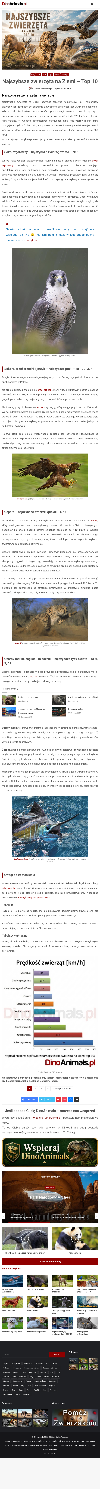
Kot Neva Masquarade (36, 1332)
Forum (92, 1441)
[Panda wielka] (37, 1302)
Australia (39, 1363)
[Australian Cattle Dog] (83, 1367)
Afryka (5, 1363)
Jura (14, 1377)
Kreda (39, 1377)
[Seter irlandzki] (12, 1302)
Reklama (32, 1445)
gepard (94, 520)
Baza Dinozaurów (35, 1441)
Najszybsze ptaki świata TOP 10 (35, 897)
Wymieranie (7, 1394)
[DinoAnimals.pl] (14, 4)
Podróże (6, 1386)
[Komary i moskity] (59, 711)
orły (4, 888)
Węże (18, 1394)
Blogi (55, 1363)
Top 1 (50, 75)
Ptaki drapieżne (40, 1386)
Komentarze (17, 1441)
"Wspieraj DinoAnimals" (46, 1117)
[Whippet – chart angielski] (62, 1281)
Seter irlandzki (8, 1310)
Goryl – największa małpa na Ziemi (83, 697)
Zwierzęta (64, 75)
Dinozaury (17, 1368)
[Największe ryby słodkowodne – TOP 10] (62, 1323)
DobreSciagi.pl (83, 1445)
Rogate (52, 1386)
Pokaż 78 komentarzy (50, 1261)
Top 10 (56, 75)
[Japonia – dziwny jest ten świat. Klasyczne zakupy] (9, 711)
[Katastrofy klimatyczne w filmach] (87, 1302)
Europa (15, 1372)
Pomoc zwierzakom (19, 1445)
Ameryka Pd (16, 1363)
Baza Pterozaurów (50, 1441)
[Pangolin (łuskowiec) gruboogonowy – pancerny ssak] (73, 1367)
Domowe (6, 1372)
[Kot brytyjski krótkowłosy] (87, 1323)
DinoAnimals (39, 1437)
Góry (51, 1372)
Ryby (14, 1390)
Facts (93, 1445)
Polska (15, 1386)
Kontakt (74, 1445)
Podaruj (8, 1445)
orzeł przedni (45, 389)
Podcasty (52, 1381)
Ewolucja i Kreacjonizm (75, 1441)
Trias (44, 1390)
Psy (22, 1386)
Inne (58, 1372)
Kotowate (22, 1377)
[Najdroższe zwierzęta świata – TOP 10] (87, 1281)
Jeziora (6, 1377)
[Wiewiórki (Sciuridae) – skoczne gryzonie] (83, 1360)
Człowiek (6, 1368)
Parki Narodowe (40, 1381)
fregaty (11, 888)
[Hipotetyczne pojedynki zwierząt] (9, 1413)
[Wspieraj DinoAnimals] (50, 1152)
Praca (67, 1445)
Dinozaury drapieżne (31, 1368)
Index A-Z (8, 1441)
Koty (31, 1377)
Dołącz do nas (58, 1445)
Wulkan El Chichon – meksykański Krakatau (50, 1197)
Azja (47, 1363)
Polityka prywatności (44, 1445)
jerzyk (40, 407)
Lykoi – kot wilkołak (35, 1289)
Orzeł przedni (22, 499)
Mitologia (55, 1377)
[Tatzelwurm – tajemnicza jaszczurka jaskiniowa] (73, 1360)
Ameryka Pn (50, 1187)
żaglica (33, 676)
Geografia (32, 1372)
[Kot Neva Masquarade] (37, 1323)
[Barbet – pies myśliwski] (9, 700)
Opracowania (17, 1381)
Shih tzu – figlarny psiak (12, 1332)
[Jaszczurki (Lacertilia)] (93, 1367)
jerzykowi (32, 240)
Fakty (87, 1441)
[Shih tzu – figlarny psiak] (12, 1323)
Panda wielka (32, 1310)
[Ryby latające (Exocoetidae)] (12, 1281)
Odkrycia (61, 1441)
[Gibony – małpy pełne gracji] (62, 1302)
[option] (50, 1197)
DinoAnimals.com (50, 1449)
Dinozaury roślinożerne (51, 1368)
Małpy (46, 1377)
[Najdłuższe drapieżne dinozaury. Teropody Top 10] (40, 1423)
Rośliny (6, 1390)
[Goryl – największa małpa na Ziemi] (59, 700)
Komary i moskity (75, 709)
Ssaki (44, 75)
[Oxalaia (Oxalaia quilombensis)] (93, 1360)
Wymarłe (53, 1390)
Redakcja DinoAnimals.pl (42, 89)
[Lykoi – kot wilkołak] (37, 1281)
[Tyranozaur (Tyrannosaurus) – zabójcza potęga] (25, 1423)
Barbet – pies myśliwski (28, 697)
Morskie (6, 1381)
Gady (33, 75)
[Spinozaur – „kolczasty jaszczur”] (40, 1413)
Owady (28, 1381)
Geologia (43, 1372)
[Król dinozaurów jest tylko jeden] (25, 1413)
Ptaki (38, 75)
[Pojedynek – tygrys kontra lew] (9, 1423)
